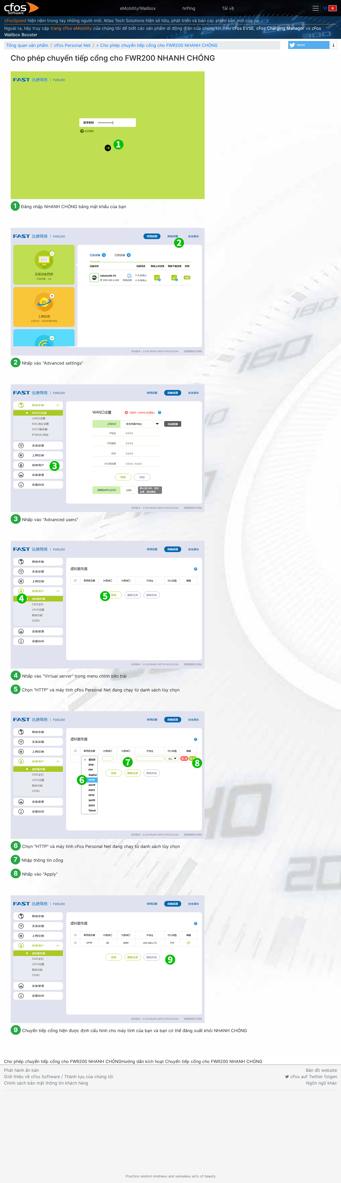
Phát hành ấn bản (21, 1070)
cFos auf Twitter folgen (313, 1076)
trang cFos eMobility (71, 28)
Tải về (228, 8)
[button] (309, 45)
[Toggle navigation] (316, 8)
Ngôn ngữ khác (321, 1083)
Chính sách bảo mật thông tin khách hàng (46, 1083)
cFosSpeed (15, 20)
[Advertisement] (170, 1132)
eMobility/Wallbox (138, 8)
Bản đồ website (321, 1070)
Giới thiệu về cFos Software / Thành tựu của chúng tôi (58, 1076)
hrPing (188, 8)
